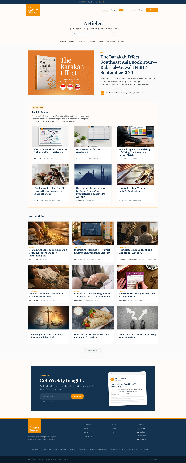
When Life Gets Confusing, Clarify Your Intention (137, 336)
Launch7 (155, 459)
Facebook (143, 439)
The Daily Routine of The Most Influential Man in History (50, 151)
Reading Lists (88, 437)
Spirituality (72, 42)
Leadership (33, 247)
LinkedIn (143, 428)
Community (131, 10)
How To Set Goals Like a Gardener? (89, 151)
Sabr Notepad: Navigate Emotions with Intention (137, 295)
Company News (79, 247)
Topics (86, 433)
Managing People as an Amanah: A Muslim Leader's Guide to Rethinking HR (48, 252)
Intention (77, 332)
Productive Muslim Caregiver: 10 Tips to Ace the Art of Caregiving (92, 295)
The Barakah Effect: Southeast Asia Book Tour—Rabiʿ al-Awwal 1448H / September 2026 (128, 64)
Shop (140, 10)
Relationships (133, 450)
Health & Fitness (102, 450)
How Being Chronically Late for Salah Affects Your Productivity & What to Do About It (91, 192)
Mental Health (123, 291)
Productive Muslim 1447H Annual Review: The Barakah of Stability (92, 251)
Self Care (77, 291)
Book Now (102, 2)
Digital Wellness (124, 247)
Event (102, 52)
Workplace (33, 291)
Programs (116, 10)
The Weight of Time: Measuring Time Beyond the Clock (46, 336)
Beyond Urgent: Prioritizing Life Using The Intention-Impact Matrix (134, 152)
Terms (65, 459)
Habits (101, 42)
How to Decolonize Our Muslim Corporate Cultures (46, 295)
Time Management (60, 450)
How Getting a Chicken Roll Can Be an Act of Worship (91, 336)
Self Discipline (110, 42)
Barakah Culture (34, 332)
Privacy (60, 459)
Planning (93, 42)
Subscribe (152, 10)
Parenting (114, 450)
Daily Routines (145, 450)
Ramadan (63, 42)
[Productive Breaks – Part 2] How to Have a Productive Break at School (49, 190)
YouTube (143, 432)
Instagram (143, 436)
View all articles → (93, 350)
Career (123, 450)
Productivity (83, 42)
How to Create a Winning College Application (132, 189)
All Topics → (122, 42)
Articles (105, 10)
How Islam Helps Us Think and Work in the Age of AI (135, 251)
